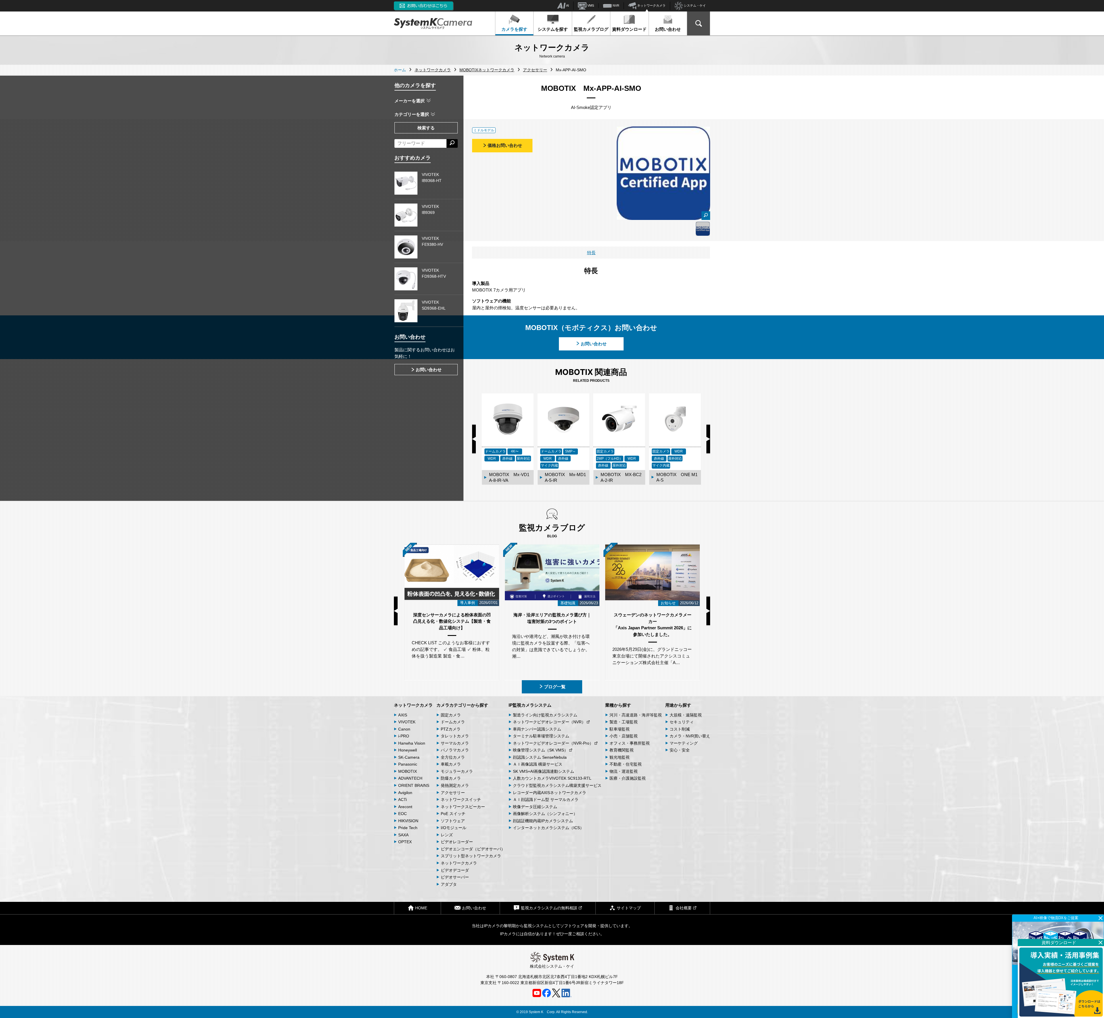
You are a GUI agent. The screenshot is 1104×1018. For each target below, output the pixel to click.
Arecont (405, 806)
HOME (421, 908)
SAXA (403, 835)
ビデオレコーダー (457, 841)
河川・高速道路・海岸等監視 (636, 715)
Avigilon (405, 792)
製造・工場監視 (624, 722)
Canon (404, 729)
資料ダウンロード (629, 29)
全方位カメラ (453, 757)
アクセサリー (453, 792)
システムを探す (553, 29)
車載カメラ (451, 764)
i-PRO (403, 736)
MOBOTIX (407, 771)
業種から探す (618, 705)
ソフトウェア (453, 820)
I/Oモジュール (453, 827)
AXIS (402, 715)
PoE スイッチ (453, 813)
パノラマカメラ (455, 750)
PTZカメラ (451, 729)
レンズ (447, 835)
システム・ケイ (694, 5)
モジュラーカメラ (457, 771)
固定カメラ (451, 715)
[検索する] (452, 143)
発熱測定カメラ (455, 785)
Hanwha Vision (411, 743)
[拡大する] (706, 215)
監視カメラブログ (591, 29)
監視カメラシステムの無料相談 (549, 908)
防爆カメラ (451, 778)
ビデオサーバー (455, 877)
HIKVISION (408, 820)
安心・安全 (680, 750)
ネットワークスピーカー (463, 806)
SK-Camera (408, 757)
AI (567, 5)
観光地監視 (620, 757)
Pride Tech (407, 827)
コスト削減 (680, 729)
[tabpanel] (703, 229)
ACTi (402, 799)
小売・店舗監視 (624, 736)
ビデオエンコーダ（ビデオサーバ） (473, 849)
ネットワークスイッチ (461, 799)
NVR (615, 5)
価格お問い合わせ (505, 145)
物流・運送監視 (624, 771)
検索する (426, 127)
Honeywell (407, 750)
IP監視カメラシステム (530, 705)
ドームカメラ (453, 722)
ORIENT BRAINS (413, 785)
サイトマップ (629, 908)
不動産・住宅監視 (626, 764)
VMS (590, 5)
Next (708, 439)
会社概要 (684, 908)
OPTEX (405, 841)
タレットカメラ (455, 736)
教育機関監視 (622, 750)
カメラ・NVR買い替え (690, 736)
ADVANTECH (410, 778)
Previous (474, 439)
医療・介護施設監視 (628, 778)
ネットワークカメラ (651, 5)
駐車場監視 (620, 729)
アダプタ (449, 884)
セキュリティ (682, 722)
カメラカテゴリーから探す (462, 705)
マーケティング (684, 743)
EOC (402, 813)
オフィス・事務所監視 (630, 743)
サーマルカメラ (455, 743)
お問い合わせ (668, 29)
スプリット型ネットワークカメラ (471, 856)
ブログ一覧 (555, 686)
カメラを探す (514, 29)
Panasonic (407, 764)
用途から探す (678, 705)
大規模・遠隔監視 (686, 715)
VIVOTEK (406, 722)
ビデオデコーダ (455, 870)
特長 (591, 252)
